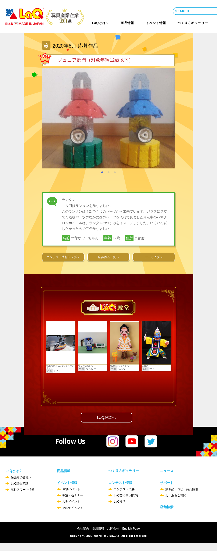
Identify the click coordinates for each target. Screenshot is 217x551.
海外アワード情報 (23, 489)
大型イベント (71, 501)
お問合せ (113, 528)
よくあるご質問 (175, 495)
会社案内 (83, 528)
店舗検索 (167, 507)
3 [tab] (115, 172)
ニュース (167, 471)
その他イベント (72, 507)
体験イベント (71, 489)
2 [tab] (108, 172)
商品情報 (127, 23)
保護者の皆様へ (21, 477)
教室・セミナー (72, 495)
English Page (131, 528)
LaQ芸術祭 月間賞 (126, 495)
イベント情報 (156, 23)
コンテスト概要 (124, 489)
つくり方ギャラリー (193, 23)
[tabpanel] (108, 118)
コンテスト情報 (120, 483)
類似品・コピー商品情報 (181, 489)
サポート (167, 483)
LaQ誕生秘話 (19, 483)
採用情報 (98, 528)
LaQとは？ (100, 23)
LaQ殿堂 (119, 501)
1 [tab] (102, 172)
